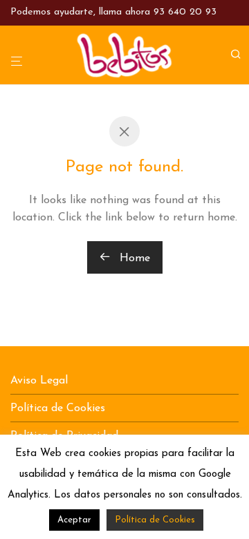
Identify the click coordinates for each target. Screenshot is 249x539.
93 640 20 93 (185, 12)
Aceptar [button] (74, 520)
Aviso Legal (39, 380)
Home (133, 258)
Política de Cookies (57, 408)
